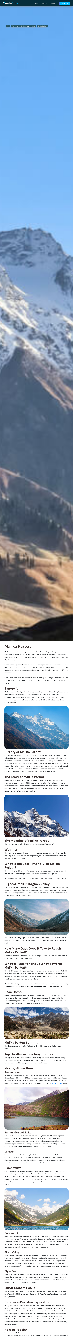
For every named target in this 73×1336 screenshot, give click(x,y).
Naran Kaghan (57, 1083)
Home (36, 3)
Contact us (64, 3)
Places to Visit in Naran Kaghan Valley (23, 26)
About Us (44, 3)
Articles (53, 3)
